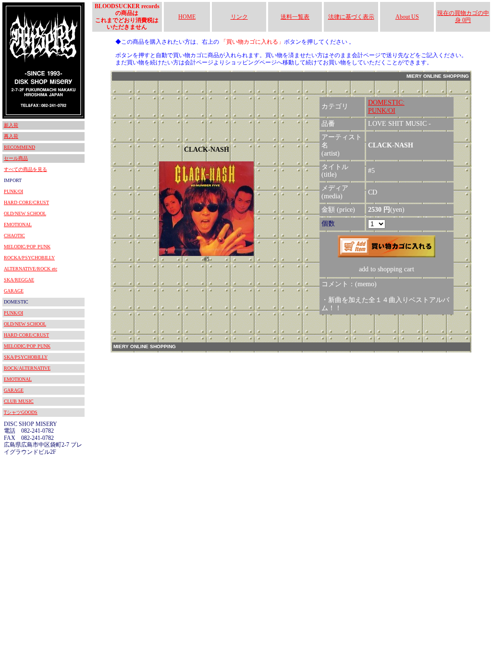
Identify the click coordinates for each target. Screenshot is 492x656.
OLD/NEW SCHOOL (25, 213)
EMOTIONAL (18, 224)
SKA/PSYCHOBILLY (26, 357)
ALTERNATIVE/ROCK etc (30, 268)
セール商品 (16, 158)
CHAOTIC (14, 235)
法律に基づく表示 (351, 16)
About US (407, 16)
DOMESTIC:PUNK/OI (386, 106)
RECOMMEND (19, 147)
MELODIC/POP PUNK (27, 246)
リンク (239, 16)
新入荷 (11, 125)
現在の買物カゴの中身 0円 (463, 16)
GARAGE (14, 290)
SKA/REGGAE (19, 279)
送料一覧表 (295, 16)
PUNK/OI (13, 191)
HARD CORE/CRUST (26, 202)
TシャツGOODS (20, 412)
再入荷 (11, 136)
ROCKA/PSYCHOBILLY (29, 257)
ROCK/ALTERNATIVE (27, 368)
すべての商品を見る (25, 169)
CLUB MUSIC (19, 401)
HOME (187, 16)
